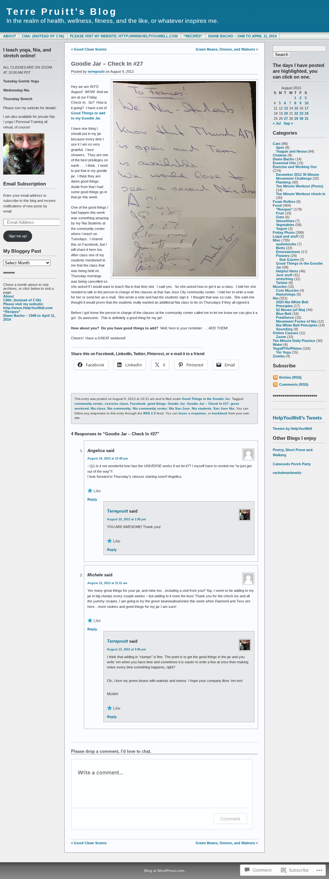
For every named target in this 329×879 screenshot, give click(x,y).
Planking (283, 182)
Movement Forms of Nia (296, 321)
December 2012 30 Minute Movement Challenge (297, 176)
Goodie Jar (176, 403)
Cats (276, 144)
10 (306, 103)
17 (306, 108)
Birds (280, 248)
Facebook (138, 403)
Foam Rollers (284, 201)
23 (301, 113)
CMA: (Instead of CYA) (43, 36)
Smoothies (285, 221)
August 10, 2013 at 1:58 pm (126, 519)
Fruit (280, 213)
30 (301, 118)
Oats (280, 217)
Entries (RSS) (290, 377)
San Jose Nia (223, 408)
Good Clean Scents (90, 49)
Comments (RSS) (293, 384)
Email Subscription (24, 183)
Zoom (281, 337)
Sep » (288, 123)
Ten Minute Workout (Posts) (299, 186)
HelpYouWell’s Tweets (297, 418)
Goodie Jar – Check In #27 (208, 403)
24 (306, 113)
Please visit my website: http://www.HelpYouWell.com (124, 36)
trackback (219, 413)
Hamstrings (286, 294)
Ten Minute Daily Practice (294, 341)
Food (277, 205)
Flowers (282, 256)
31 (306, 118)
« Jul (277, 123)
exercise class (116, 403)
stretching (284, 279)
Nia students (201, 408)
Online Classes (285, 333)
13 (286, 108)
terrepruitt (96, 71)
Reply (92, 499)
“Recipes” (192, 36)
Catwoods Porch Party (292, 464)
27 (286, 118)
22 (296, 113)
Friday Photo (284, 232)
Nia (275, 298)
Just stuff (284, 275)
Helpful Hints (287, 271)
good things (156, 403)
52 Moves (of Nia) (290, 310)
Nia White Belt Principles (296, 325)
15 (296, 108)
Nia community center (150, 408)
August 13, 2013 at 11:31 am (107, 583)
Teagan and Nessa (291, 151)
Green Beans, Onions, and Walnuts (225, 49)
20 (286, 113)
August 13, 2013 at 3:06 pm (126, 649)
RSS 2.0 (149, 413)
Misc (276, 240)
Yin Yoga (283, 352)
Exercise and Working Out (295, 167)
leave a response (192, 413)
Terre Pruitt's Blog (61, 11)
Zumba (279, 356)
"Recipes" (284, 209)
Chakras (280, 155)
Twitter (282, 283)
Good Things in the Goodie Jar (206, 399)
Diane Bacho (283, 159)
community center (89, 403)
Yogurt (281, 229)
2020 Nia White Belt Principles (292, 304)
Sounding (284, 329)
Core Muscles (287, 290)
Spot (280, 147)
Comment (230, 818)
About (9, 36)
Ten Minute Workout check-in (300, 194)
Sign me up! (18, 236)
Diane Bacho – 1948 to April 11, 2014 (242, 36)
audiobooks (286, 244)
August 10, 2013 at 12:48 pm (107, 458)
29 (296, 118)
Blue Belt (283, 314)
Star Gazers (289, 259)
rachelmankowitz (287, 473)
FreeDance (285, 317)
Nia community (119, 408)
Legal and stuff (285, 236)
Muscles (280, 286)
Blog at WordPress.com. (164, 871)
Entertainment (288, 252)
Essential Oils (284, 163)
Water (277, 344)
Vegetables (285, 225)
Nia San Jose (179, 408)
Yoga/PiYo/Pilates (287, 348)
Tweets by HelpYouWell (292, 428)
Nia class (98, 408)
